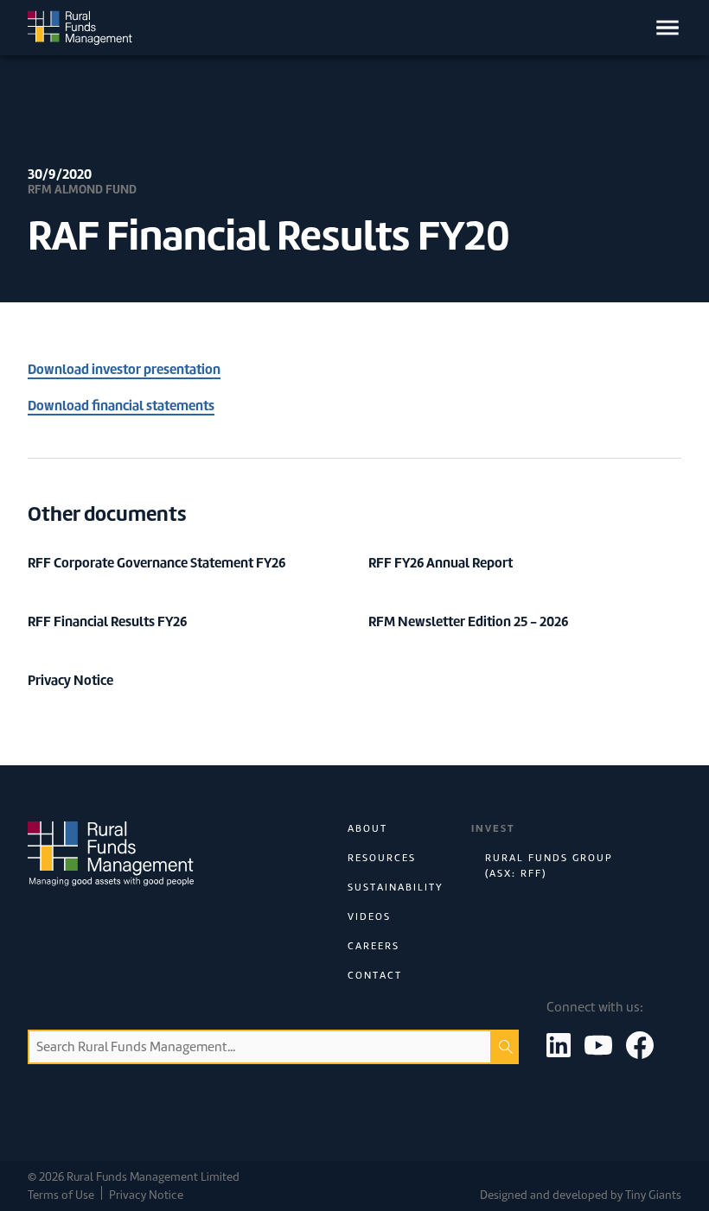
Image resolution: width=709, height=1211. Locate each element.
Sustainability (396, 887)
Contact (375, 975)
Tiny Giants (653, 1195)
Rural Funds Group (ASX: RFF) (549, 865)
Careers (373, 946)
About (367, 828)
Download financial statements (121, 405)
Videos (369, 916)
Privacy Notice (146, 1195)
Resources (382, 858)
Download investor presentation (124, 369)
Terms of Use (61, 1195)
